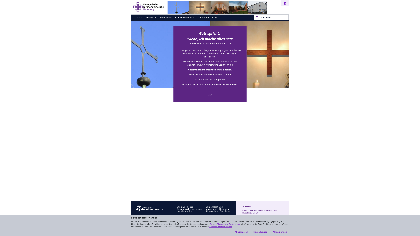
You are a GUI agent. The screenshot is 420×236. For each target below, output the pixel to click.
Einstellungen (260, 232)
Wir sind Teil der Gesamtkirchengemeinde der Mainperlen (189, 209)
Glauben (150, 17)
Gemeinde (164, 17)
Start (139, 17)
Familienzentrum (183, 17)
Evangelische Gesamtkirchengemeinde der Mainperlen (209, 84)
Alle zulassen (241, 232)
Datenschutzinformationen (220, 227)
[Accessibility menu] (285, 3)
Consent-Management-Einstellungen (225, 224)
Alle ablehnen (280, 232)
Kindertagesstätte (207, 17)
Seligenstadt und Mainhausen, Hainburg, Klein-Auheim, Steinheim (218, 209)
